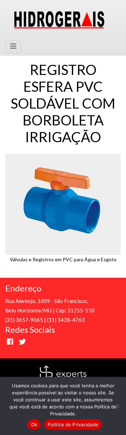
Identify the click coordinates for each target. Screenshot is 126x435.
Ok (34, 424)
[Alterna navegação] (13, 47)
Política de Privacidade (73, 424)
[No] (117, 405)
